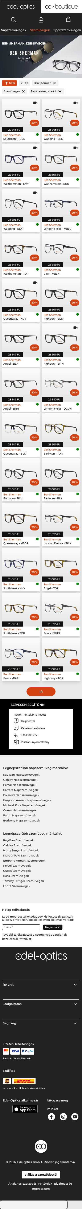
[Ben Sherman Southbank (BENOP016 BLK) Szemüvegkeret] (21, 113)
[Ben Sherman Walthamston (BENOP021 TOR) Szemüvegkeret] (21, 248)
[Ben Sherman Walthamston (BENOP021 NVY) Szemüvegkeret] (21, 158)
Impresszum (41, 1188)
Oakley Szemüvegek (17, 845)
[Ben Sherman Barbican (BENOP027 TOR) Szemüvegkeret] (61, 427)
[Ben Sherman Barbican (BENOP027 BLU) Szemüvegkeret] (21, 472)
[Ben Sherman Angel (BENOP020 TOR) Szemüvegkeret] (61, 562)
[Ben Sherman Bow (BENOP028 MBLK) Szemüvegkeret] (61, 248)
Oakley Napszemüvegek (20, 779)
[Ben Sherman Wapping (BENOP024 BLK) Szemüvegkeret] (21, 203)
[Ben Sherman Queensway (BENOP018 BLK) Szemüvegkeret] (21, 427)
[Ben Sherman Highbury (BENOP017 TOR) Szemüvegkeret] (61, 652)
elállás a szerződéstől (41, 1175)
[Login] (41, 20)
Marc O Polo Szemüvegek (21, 855)
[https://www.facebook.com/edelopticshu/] (51, 1117)
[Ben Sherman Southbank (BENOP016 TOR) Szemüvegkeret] (21, 607)
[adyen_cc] (6, 1051)
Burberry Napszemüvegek (21, 820)
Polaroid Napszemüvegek (21, 795)
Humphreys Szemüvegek (21, 850)
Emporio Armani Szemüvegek (24, 860)
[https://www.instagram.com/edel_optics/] (63, 1117)
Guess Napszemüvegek (19, 810)
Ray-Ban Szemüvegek (18, 840)
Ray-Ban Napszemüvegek (21, 774)
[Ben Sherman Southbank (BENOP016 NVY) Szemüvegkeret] (21, 562)
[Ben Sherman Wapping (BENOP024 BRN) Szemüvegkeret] (61, 113)
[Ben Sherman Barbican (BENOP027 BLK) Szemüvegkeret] (61, 472)
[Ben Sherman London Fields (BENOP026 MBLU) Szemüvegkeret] (61, 203)
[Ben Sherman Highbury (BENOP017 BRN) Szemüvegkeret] (61, 337)
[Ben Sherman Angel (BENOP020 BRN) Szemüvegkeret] (21, 382)
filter (12, 83)
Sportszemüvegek (67, 30)
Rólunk (8, 985)
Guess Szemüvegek (17, 870)
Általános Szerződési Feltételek (30, 1183)
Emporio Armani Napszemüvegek (27, 800)
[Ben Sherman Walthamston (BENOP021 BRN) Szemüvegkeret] (61, 158)
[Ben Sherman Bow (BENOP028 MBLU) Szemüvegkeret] (21, 652)
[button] (20, 6)
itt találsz (25, 938)
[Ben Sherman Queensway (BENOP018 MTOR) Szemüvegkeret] (21, 517)
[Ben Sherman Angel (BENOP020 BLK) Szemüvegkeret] (21, 337)
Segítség (9, 1023)
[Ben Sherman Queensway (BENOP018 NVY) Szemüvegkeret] (21, 292)
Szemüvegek (40, 30)
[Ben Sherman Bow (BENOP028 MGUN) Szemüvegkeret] (61, 607)
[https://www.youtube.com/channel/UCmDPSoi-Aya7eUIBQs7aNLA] (74, 1117)
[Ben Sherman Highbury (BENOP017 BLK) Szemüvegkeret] (61, 292)
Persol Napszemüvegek (19, 784)
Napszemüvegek (13, 30)
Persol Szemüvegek (17, 865)
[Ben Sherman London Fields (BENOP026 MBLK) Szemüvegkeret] (61, 517)
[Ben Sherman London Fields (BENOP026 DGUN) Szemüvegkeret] (61, 382)
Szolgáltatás (12, 1004)
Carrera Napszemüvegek (20, 790)
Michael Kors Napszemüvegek (24, 805)
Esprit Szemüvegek (16, 886)
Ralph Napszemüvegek (19, 815)
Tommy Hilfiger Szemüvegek (23, 881)
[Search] (14, 20)
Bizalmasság (63, 1183)
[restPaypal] (27, 1051)
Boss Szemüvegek (16, 875)
